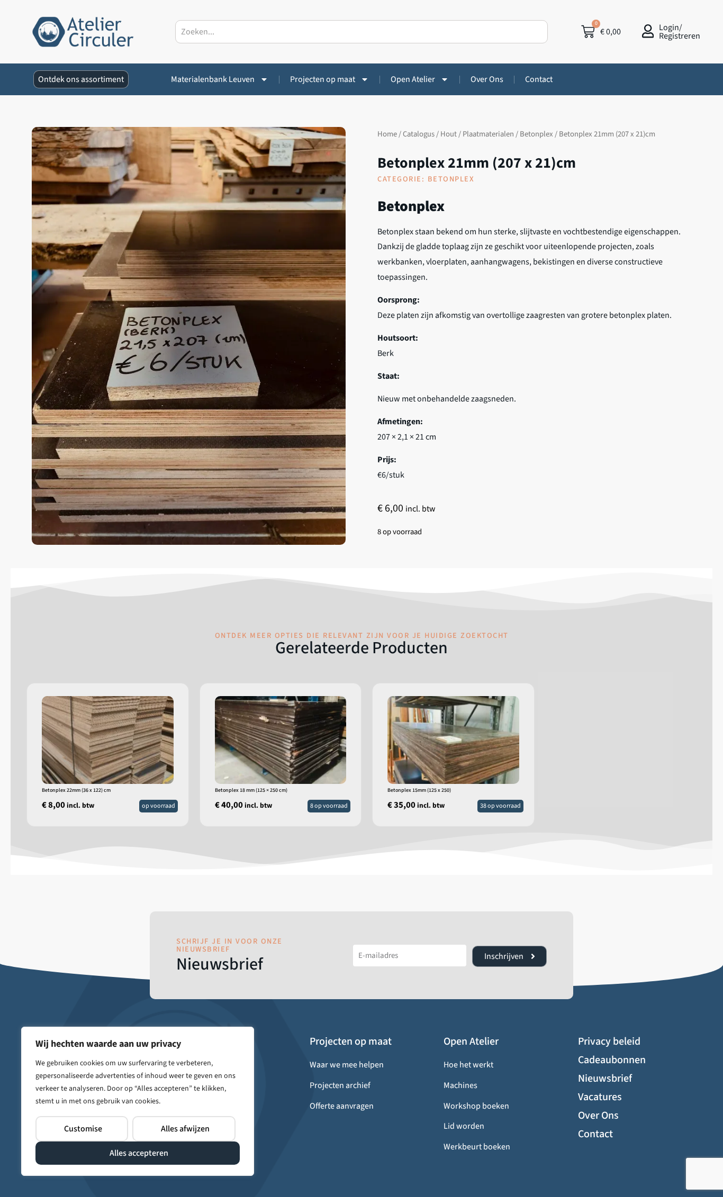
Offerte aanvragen (342, 1106)
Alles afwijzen (185, 1129)
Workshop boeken (476, 1106)
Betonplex (536, 134)
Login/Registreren (679, 32)
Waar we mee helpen (347, 1065)
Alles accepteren (139, 1153)
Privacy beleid (609, 1041)
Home (387, 134)
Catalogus (419, 134)
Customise (83, 1129)
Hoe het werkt (468, 1065)
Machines (460, 1085)
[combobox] (361, 31)
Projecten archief (340, 1085)
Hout (448, 134)
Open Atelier (413, 79)
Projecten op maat (322, 79)
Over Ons (487, 79)
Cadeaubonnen (612, 1060)
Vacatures (600, 1097)
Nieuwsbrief (605, 1078)
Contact (539, 79)
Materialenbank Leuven (213, 79)
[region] (137, 1101)
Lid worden (464, 1126)
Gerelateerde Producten (361, 648)
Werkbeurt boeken (477, 1147)
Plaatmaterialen (488, 134)
